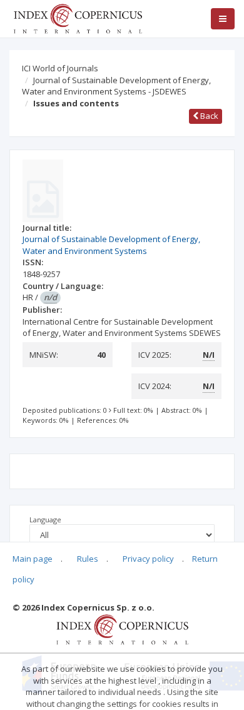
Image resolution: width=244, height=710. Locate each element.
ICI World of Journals (60, 68)
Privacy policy (148, 558)
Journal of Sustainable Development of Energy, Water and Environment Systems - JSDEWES (116, 86)
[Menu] (223, 18)
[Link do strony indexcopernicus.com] (122, 628)
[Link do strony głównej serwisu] (77, 17)
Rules (87, 558)
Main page (33, 558)
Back (208, 115)
